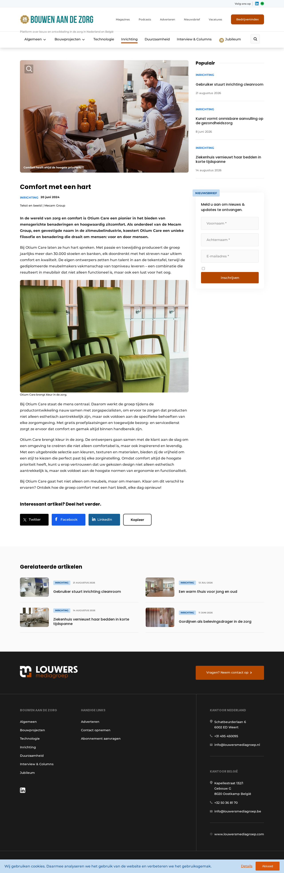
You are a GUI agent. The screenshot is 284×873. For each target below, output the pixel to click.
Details (246, 866)
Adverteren (167, 19)
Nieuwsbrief (192, 19)
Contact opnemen (95, 730)
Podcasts (145, 19)
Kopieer (137, 520)
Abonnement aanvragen (101, 739)
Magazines (123, 19)
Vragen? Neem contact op (227, 672)
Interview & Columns (194, 39)
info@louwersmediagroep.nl (237, 745)
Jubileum (232, 39)
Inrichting (129, 39)
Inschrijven (230, 278)
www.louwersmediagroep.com (239, 834)
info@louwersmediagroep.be (237, 811)
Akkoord (267, 866)
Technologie (103, 39)
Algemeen (33, 39)
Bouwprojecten (68, 39)
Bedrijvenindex (247, 19)
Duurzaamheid (157, 39)
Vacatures (215, 19)
